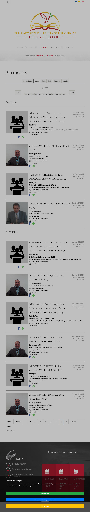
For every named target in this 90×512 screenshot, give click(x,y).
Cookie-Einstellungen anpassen (45, 500)
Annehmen (45, 494)
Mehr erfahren (45, 506)
